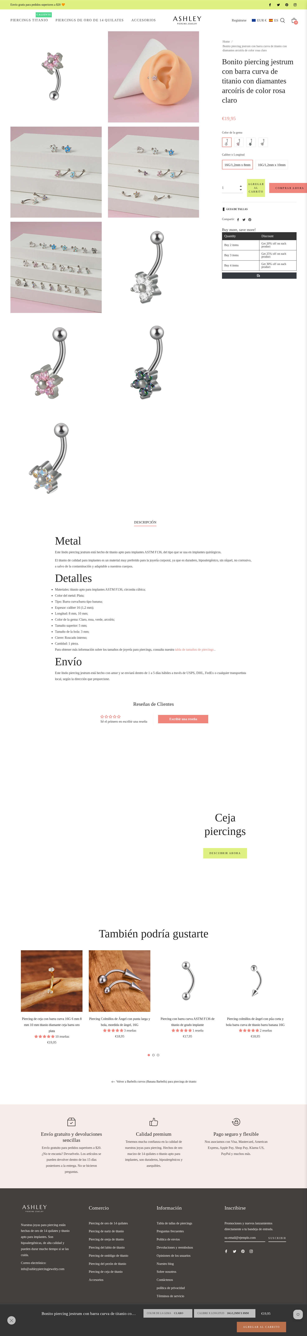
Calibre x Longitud (233, 154)
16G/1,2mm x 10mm (271, 165)
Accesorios (96, 1280)
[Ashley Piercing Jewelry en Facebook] (269, 4)
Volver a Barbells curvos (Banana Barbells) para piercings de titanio (155, 1081)
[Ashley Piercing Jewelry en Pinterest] (286, 4)
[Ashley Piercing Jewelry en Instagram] (295, 4)
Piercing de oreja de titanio (106, 1239)
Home (226, 41)
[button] (265, 20)
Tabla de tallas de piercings (174, 1223)
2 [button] (153, 1055)
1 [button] (149, 1055)
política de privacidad (171, 1288)
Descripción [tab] (145, 522)
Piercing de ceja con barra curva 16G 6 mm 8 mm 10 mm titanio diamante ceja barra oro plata (52, 1025)
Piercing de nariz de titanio (106, 1231)
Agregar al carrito (261, 1327)
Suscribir (277, 1238)
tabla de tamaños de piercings (194, 649)
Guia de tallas (237, 209)
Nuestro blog (165, 1263)
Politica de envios (168, 1239)
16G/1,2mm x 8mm (237, 165)
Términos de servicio (170, 1296)
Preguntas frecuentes (170, 1231)
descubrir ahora (225, 853)
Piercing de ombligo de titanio (108, 1255)
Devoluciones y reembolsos (175, 1247)
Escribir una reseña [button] (183, 719)
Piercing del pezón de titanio (107, 1263)
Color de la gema (232, 132)
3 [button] (158, 1055)
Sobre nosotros (166, 1271)
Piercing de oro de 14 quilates (108, 1223)
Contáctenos (165, 1280)
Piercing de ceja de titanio (106, 1271)
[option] (52, 1003)
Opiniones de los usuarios (173, 1255)
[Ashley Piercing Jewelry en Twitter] (278, 4)
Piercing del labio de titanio (107, 1247)
